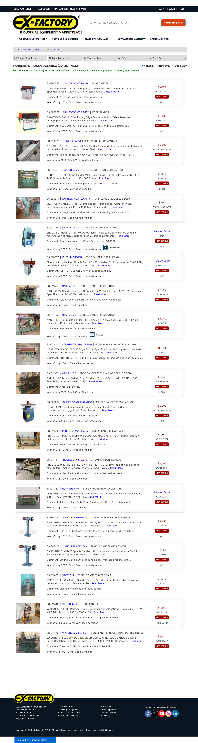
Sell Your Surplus (109, 712)
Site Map (109, 730)
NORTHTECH (77, 344)
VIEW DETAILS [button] (162, 97)
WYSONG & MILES (74, 632)
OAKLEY (69, 373)
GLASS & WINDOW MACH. (97, 39)
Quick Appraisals (108, 709)
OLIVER (77, 402)
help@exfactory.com (25, 718)
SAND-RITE (76, 517)
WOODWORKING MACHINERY (33, 39)
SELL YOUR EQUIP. (23, 8)
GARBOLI (71, 227)
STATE (68, 575)
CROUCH (70, 169)
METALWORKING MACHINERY (132, 39)
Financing (105, 715)
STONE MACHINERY (159, 39)
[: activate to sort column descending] (183, 77)
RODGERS (70, 488)
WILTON (70, 604)
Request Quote (162, 231)
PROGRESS (75, 430)
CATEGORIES (61, 8)
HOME (16, 49)
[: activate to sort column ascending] (98, 77)
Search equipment (173, 22)
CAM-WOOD (75, 83)
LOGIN (161, 9)
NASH (69, 286)
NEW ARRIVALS (78, 8)
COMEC (72, 141)
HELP (182, 9)
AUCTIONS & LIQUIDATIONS (65, 39)
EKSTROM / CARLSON (76, 198)
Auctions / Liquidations (68, 715)
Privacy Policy (78, 730)
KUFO (72, 257)
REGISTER (172, 9)
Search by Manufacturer (69, 712)
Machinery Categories (68, 709)
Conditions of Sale (94, 730)
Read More (112, 91)
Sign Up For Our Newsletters (31, 740)
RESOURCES (43, 8)
